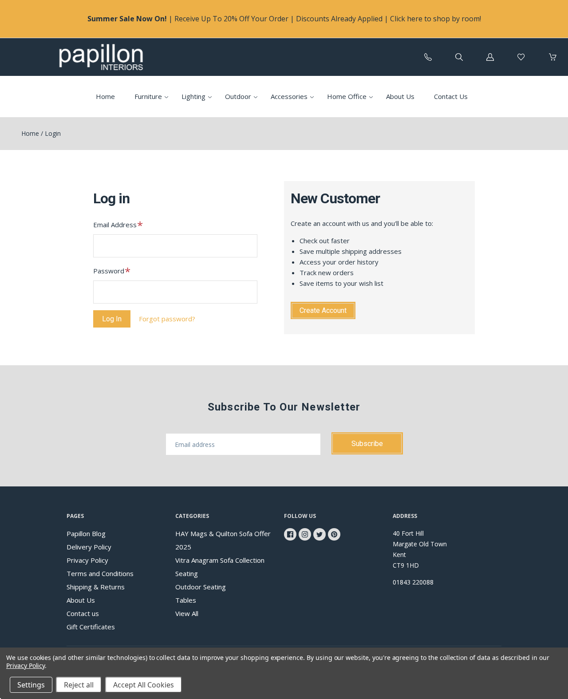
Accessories (289, 96)
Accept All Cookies (143, 685)
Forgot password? (167, 318)
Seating (186, 573)
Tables (185, 600)
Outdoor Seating (200, 586)
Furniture (148, 96)
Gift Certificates (91, 626)
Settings (31, 685)
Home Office (347, 96)
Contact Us (451, 96)
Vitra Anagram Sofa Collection (219, 560)
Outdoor (238, 96)
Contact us (83, 613)
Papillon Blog (86, 533)
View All (186, 613)
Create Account (323, 310)
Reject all (79, 685)
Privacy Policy (87, 560)
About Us (400, 96)
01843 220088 (413, 582)
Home (105, 96)
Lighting (193, 96)
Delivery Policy (89, 546)
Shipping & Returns (96, 586)
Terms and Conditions (100, 573)
